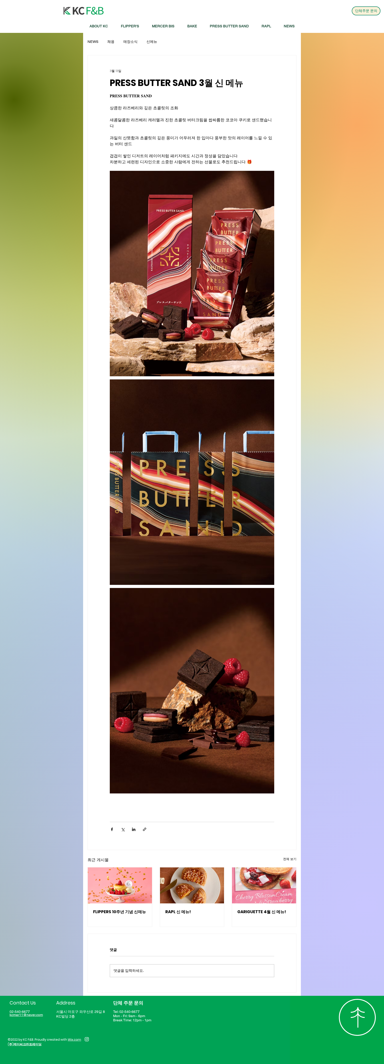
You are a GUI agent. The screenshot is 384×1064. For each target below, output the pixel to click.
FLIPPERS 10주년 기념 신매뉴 (119, 912)
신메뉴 (151, 42)
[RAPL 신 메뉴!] (192, 885)
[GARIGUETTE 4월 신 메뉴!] (264, 885)
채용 (110, 42)
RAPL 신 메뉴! (178, 912)
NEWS (93, 42)
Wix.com (74, 1039)
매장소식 (130, 42)
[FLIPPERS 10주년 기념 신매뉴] (120, 885)
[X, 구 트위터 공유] (123, 829)
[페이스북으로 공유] (112, 829)
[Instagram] (87, 1039)
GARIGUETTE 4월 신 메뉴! (261, 912)
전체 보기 (289, 859)
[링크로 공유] (144, 829)
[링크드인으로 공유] (134, 829)
